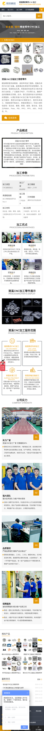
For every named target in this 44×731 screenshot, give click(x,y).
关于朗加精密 (29, 9)
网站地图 (38, 711)
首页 (3, 9)
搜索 (39, 16)
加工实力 (10, 9)
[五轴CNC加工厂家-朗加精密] (9, 3)
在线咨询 (12, 118)
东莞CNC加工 (9, 40)
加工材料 (19, 9)
